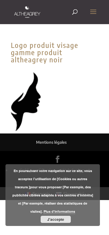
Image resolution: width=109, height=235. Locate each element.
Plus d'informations (59, 211)
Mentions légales (51, 142)
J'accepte (55, 219)
